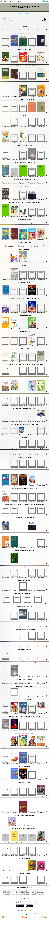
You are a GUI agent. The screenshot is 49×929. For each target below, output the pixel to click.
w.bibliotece (27, 913)
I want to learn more (20, 927)
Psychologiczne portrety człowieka (7, 891)
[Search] (45, 19)
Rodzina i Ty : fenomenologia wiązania (37, 893)
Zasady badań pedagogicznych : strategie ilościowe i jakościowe (11, 890)
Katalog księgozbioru (24, 13)
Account (19, 1)
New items (6, 1)
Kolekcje (11, 20)
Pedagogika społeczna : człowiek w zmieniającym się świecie (11, 893)
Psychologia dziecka (35, 891)
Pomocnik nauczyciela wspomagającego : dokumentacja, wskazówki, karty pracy (29, 893)
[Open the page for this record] (5, 29)
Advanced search (6, 20)
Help (15, 1)
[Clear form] (43, 21)
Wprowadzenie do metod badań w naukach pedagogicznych (11, 894)
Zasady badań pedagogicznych (7, 892)
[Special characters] (45, 21)
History (11, 1)
